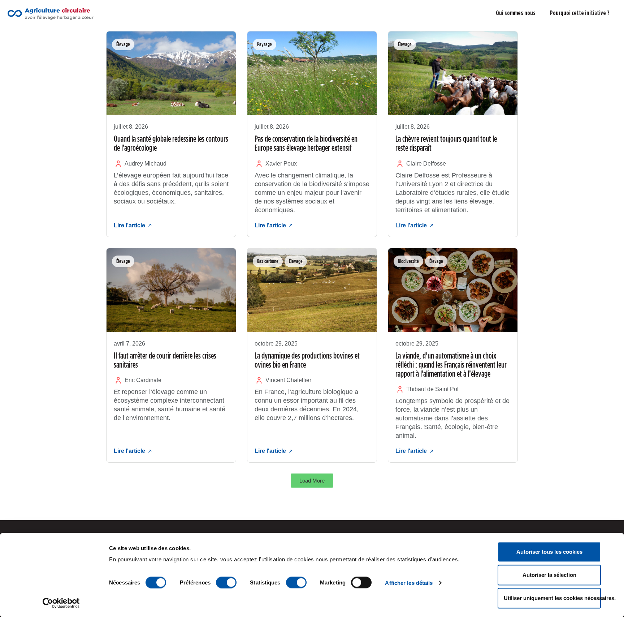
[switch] (226, 582)
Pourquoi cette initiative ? (580, 13)
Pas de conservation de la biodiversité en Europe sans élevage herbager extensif (306, 143)
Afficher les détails (409, 582)
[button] (312, 481)
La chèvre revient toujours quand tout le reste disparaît (446, 143)
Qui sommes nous (516, 13)
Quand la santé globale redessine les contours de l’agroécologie (171, 143)
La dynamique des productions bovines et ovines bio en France (307, 360)
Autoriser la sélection (549, 575)
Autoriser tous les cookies (549, 552)
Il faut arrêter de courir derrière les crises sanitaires (165, 360)
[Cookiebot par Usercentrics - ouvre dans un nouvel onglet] (61, 602)
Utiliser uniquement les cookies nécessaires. (552, 598)
